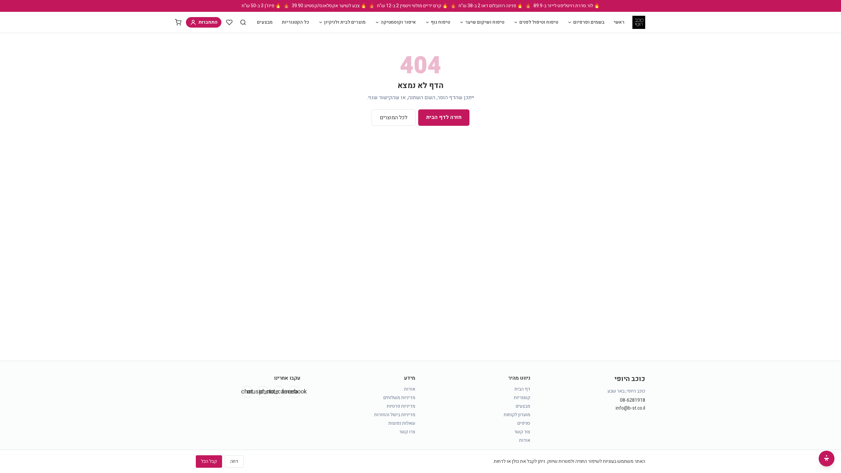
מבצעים (265, 22)
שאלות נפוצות (401, 423)
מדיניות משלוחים (399, 397)
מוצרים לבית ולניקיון (345, 22)
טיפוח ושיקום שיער (484, 22)
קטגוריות (522, 397)
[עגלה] (178, 22)
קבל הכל (209, 461)
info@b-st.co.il (630, 408)
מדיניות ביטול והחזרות (394, 414)
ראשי (619, 22)
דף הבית (522, 389)
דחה (234, 461)
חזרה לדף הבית (444, 117)
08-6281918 (632, 400)
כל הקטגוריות (295, 22)
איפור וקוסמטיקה (398, 22)
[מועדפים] (229, 22)
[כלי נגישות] (826, 458)
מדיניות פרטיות (401, 406)
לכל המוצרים (393, 118)
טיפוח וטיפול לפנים (538, 22)
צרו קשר (407, 431)
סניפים (523, 423)
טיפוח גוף (440, 22)
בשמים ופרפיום (588, 22)
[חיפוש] (243, 22)
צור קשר (522, 431)
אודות (524, 440)
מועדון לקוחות (517, 414)
